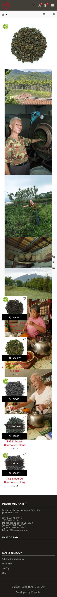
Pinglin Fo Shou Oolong (15, 405)
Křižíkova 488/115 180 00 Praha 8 (12, 519)
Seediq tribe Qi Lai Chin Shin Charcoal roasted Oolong (15, 326)
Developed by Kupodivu (28, 592)
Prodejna (7, 563)
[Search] (33, 5)
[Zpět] (4, 14)
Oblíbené (41, 4)
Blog (4, 572)
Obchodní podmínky (13, 558)
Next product (52, 14)
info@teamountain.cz (17, 529)
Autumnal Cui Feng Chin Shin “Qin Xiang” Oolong (14, 367)
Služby (5, 568)
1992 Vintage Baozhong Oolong (14, 443)
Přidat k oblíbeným (24, 298)
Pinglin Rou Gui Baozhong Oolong (14, 480)
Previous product (45, 14)
